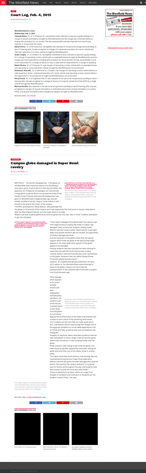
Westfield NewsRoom (20, 19)
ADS (50, 3)
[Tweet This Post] (49, 101)
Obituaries (92, 3)
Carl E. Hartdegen (19, 171)
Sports (74, 3)
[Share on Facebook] (35, 101)
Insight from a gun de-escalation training (27, 145)
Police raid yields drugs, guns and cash (84, 145)
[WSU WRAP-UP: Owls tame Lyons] (28, 444)
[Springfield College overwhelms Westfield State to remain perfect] (85, 444)
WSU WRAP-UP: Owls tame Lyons (25, 447)
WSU (44, 397)
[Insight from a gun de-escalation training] (28, 143)
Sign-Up (58, 3)
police (33, 96)
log (28, 96)
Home (44, 3)
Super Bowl (37, 397)
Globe (29, 397)
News (66, 3)
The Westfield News (24, 2)
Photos (82, 3)
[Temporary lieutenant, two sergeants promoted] (56, 143)
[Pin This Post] (62, 101)
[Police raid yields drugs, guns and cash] (85, 143)
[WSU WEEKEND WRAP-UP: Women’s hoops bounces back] (56, 444)
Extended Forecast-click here (120, 48)
